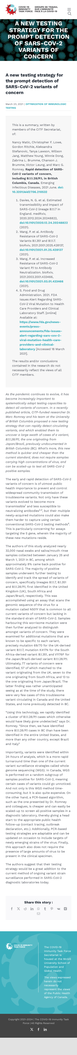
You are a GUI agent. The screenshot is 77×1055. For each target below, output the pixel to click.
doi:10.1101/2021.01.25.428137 (41, 250)
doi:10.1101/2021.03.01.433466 (41, 281)
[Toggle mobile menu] (69, 9)
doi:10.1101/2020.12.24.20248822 (44, 223)
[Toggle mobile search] (69, 13)
